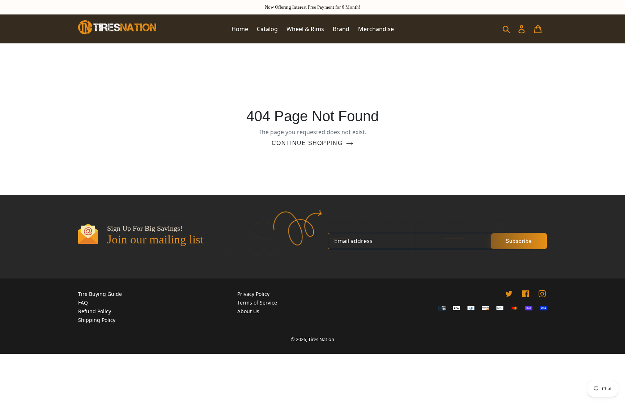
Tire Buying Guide (100, 293)
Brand (341, 29)
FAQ (83, 302)
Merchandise (376, 29)
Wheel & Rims (305, 29)
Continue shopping (307, 143)
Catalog (267, 29)
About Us (248, 311)
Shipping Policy (96, 319)
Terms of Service (257, 302)
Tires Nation (321, 339)
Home (239, 29)
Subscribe (519, 241)
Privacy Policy (253, 293)
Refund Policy (94, 311)
